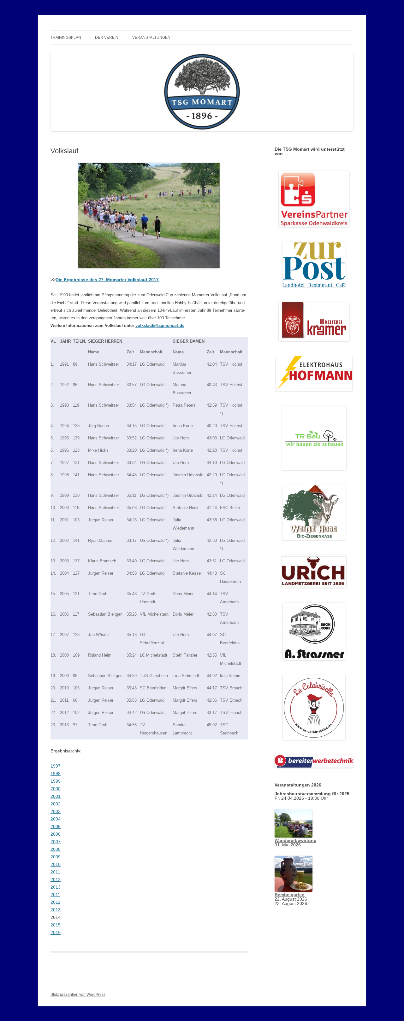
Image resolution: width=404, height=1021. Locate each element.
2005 (55, 826)
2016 (55, 932)
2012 (55, 879)
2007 (55, 841)
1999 (55, 781)
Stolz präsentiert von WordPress (77, 994)
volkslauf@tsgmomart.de (159, 325)
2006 (55, 834)
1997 (55, 766)
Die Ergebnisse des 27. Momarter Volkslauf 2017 (107, 279)
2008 (55, 849)
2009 (55, 856)
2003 (55, 811)
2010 (55, 864)
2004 (55, 818)
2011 (55, 871)
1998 (55, 773)
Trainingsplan (65, 37)
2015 (55, 924)
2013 (55, 887)
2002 (55, 803)
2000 (55, 788)
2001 (55, 796)
